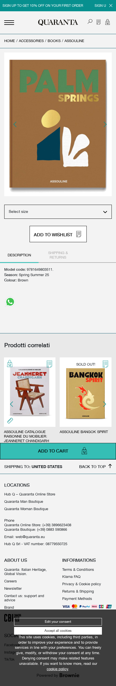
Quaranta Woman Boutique (26, 509)
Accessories (31, 41)
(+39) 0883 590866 (52, 529)
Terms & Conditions (78, 569)
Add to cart (53, 451)
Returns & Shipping (78, 591)
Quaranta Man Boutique (23, 501)
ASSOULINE (74, 41)
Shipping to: (33, 466)
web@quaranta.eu (30, 537)
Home (9, 41)
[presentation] (15, 124)
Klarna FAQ (71, 576)
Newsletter (13, 588)
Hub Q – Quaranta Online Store (29, 494)
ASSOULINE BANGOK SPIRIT (84, 432)
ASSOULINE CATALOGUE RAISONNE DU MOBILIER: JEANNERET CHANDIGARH (26, 436)
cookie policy (57, 669)
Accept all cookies (58, 631)
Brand (9, 607)
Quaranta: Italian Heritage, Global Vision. (25, 571)
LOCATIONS (17, 485)
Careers (10, 581)
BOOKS (54, 41)
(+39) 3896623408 (57, 525)
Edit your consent (58, 622)
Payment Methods (77, 599)
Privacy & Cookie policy (81, 584)
